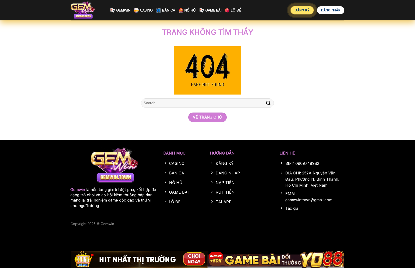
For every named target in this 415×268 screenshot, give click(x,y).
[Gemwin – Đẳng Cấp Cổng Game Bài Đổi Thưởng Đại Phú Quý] (87, 10)
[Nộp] (268, 103)
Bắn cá (168, 10)
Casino (146, 10)
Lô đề (236, 10)
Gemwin (123, 10)
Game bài (213, 10)
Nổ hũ (190, 10)
